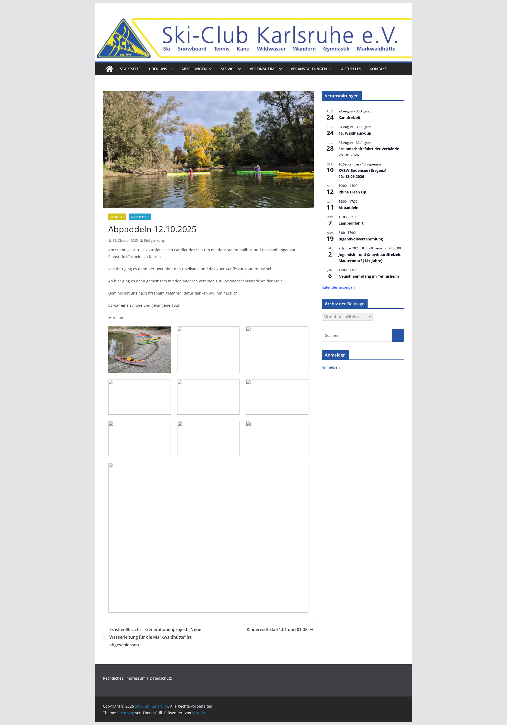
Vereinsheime (263, 68)
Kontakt (378, 68)
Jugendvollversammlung (361, 238)
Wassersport (140, 217)
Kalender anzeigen (338, 287)
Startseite (130, 68)
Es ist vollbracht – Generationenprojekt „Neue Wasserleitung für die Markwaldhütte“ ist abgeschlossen (155, 637)
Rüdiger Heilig (154, 240)
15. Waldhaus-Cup (355, 133)
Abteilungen (194, 68)
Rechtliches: (114, 678)
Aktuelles (351, 68)
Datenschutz (161, 678)
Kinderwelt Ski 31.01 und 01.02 (277, 629)
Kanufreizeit (349, 117)
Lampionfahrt (351, 223)
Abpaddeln (348, 207)
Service (228, 68)
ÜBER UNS (158, 68)
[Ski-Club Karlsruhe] (109, 69)
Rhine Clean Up (352, 192)
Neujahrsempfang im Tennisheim (369, 276)
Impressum (135, 678)
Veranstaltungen (309, 68)
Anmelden (331, 367)
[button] (170, 69)
